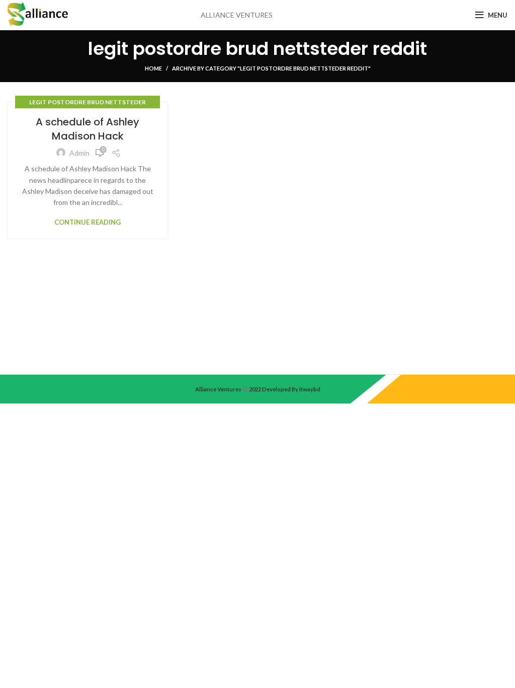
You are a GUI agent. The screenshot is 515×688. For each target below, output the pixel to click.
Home (153, 68)
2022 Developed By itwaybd (284, 389)
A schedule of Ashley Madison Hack (87, 129)
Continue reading (87, 222)
